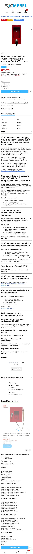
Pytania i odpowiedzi (6, 476)
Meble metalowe (25, 16)
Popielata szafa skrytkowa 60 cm (10, 490)
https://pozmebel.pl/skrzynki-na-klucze (13, 171)
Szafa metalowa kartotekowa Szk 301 (11, 529)
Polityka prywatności (6, 474)
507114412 (12, 392)
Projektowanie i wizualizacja (8, 539)
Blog (2, 544)
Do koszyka (7, 446)
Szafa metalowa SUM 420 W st (9, 520)
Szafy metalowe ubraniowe (8, 502)
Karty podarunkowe (6, 536)
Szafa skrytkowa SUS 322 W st (9, 521)
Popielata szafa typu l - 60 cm (9, 494)
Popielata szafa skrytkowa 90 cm (10, 489)
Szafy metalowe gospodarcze (9, 505)
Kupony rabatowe (6, 538)
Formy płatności (5, 472)
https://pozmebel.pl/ (7, 308)
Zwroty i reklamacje (6, 477)
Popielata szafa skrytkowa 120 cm (10, 495)
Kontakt (3, 543)
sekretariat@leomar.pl (15, 394)
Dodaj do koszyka (14, 91)
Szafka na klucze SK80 (7, 526)
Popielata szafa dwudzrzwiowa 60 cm (11, 487)
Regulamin (4, 479)
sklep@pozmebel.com (9, 463)
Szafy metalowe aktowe (7, 510)
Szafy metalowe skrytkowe (8, 508)
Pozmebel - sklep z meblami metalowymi (10, 16)
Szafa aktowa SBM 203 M (8, 528)
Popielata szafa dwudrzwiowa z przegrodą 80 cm (14, 492)
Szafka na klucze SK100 (7, 525)
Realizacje (4, 541)
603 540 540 (7, 461)
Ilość (2, 81)
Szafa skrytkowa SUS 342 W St (9, 523)
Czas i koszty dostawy (7, 471)
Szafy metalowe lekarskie (8, 504)
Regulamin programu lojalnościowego (11, 480)
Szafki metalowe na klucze (8, 507)
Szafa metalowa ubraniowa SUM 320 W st (12, 518)
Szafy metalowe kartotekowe (9, 511)
